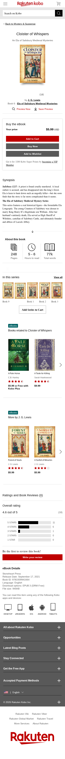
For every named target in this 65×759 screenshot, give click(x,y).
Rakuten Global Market (21, 718)
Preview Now (23, 109)
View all (58, 277)
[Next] (60, 365)
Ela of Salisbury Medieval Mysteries (37, 103)
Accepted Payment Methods (21, 680)
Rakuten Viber (39, 713)
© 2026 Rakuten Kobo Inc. (17, 702)
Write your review (32, 557)
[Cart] (58, 3)
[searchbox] (32, 13)
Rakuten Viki (22, 713)
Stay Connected (13, 658)
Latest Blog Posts (14, 647)
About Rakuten (40, 723)
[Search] (58, 13)
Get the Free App (13, 668)
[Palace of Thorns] (20, 297)
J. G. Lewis (34, 100)
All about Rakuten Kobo (18, 627)
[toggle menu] (5, 3)
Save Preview (45, 109)
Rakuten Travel (45, 718)
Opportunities (12, 637)
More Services (21, 723)
